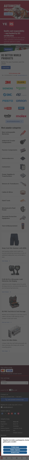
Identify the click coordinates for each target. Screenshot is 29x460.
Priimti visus (15, 447)
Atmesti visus (15, 452)
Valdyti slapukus (15, 450)
